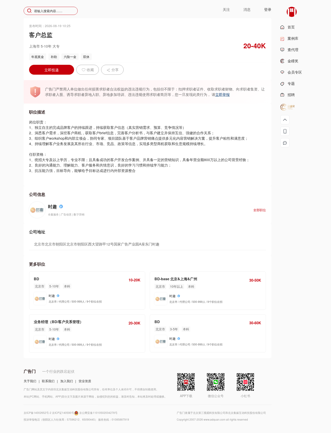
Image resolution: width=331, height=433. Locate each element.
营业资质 (85, 381)
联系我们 (48, 381)
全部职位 (259, 210)
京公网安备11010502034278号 (98, 412)
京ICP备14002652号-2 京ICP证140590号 (49, 412)
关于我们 (30, 381)
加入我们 (66, 381)
